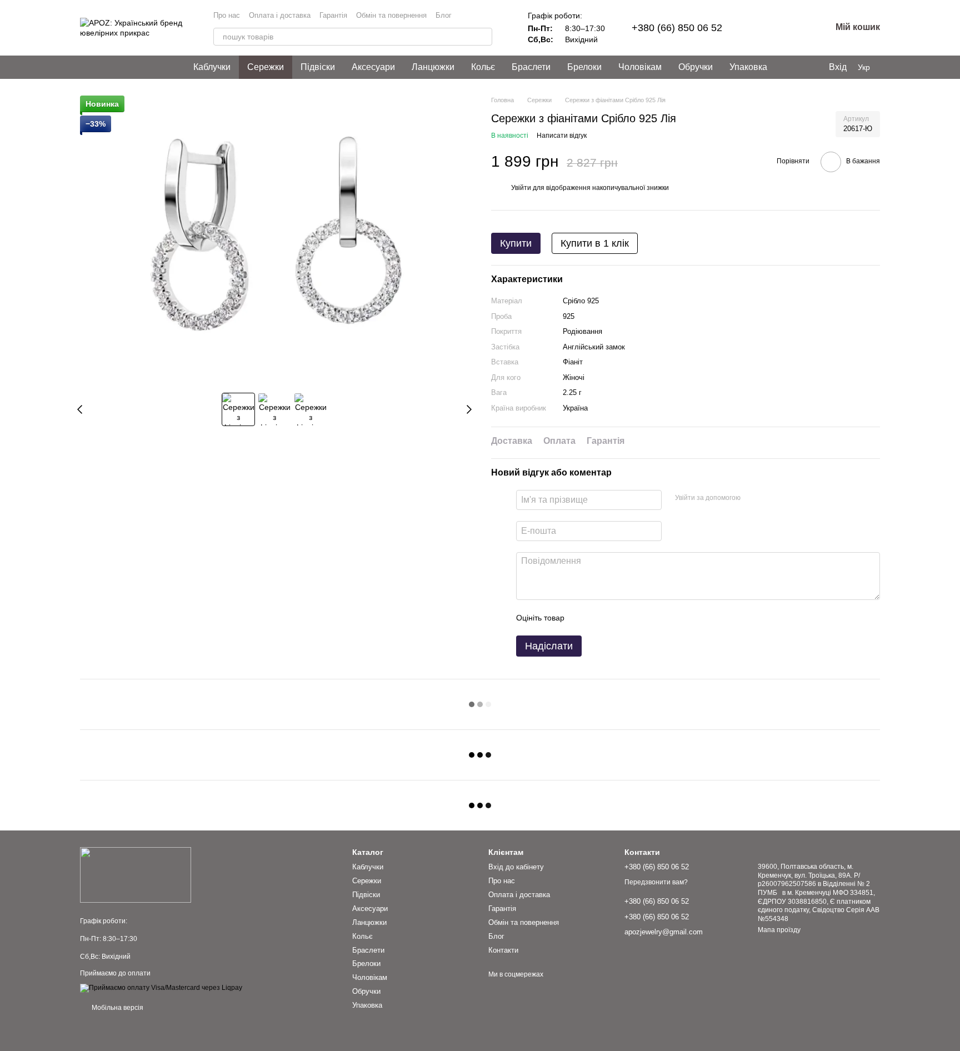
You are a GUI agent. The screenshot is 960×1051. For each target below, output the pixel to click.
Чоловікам (640, 67)
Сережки (265, 67)
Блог (444, 15)
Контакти (503, 950)
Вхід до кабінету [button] (516, 867)
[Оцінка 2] (600, 617)
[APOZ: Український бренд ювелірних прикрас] (135, 874)
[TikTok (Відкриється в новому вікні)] (487, 15)
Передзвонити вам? (656, 882)
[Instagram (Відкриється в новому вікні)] (474, 15)
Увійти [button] (521, 188)
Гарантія (333, 15)
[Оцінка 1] (583, 617)
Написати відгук (562, 135)
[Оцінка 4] (636, 617)
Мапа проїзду (779, 930)
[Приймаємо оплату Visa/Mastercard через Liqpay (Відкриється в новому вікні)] (161, 988)
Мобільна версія (116, 1008)
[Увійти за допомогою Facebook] (752, 498)
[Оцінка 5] (654, 617)
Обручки (695, 67)
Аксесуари (373, 67)
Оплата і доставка (280, 15)
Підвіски (318, 67)
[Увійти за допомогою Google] (770, 498)
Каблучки (212, 67)
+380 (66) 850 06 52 (677, 28)
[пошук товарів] (483, 37)
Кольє (483, 67)
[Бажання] (764, 28)
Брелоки (584, 67)
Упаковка (748, 67)
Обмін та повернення (391, 15)
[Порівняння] (793, 28)
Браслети (531, 67)
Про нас (226, 15)
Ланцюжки (433, 67)
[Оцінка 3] (618, 617)
